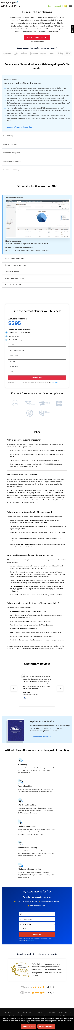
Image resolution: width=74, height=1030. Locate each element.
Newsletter (39, 1016)
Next (58, 686)
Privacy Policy (54, 382)
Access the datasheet (42, 737)
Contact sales (51, 1016)
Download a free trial (35, 38)
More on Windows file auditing (19, 127)
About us (8, 1012)
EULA (17, 1012)
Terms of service (28, 1012)
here (30, 1022)
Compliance (51, 1012)
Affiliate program (25, 1016)
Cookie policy (11, 1016)
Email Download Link (56, 6)
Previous (14, 686)
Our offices (63, 1016)
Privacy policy (64, 1012)
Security (40, 1012)
